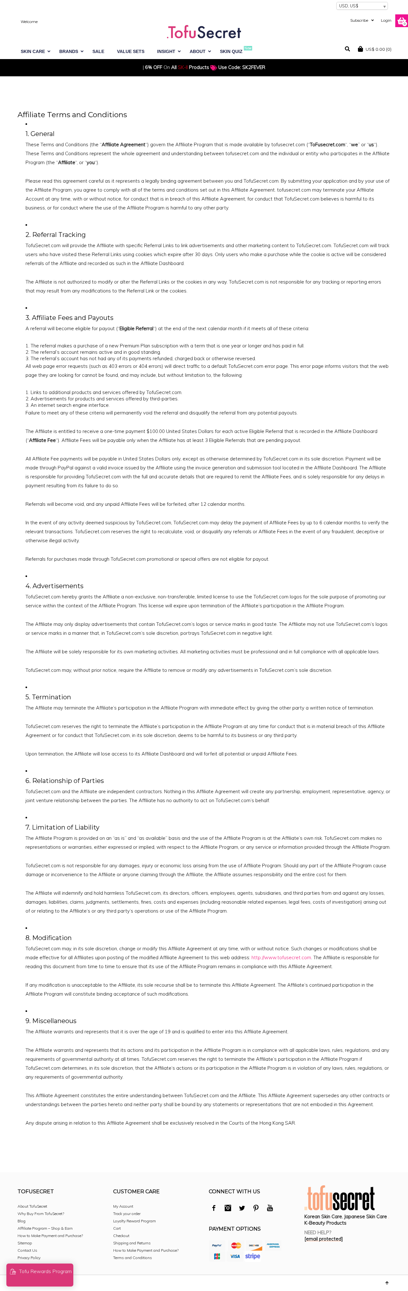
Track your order (127, 1213)
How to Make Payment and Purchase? (50, 1235)
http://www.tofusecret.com (281, 957)
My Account (123, 1206)
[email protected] (323, 1239)
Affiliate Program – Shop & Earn (45, 1228)
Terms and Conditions (132, 1257)
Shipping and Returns (132, 1243)
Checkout (121, 1235)
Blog (22, 1221)
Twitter (242, 1209)
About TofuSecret (32, 1206)
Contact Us (27, 1250)
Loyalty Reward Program (134, 1221)
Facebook (214, 1209)
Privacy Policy (29, 1257)
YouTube (270, 1209)
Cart (117, 1228)
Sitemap (25, 1243)
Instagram (228, 1209)
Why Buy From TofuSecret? (41, 1213)
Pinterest (256, 1209)
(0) (378, 49)
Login (386, 20)
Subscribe (359, 20)
